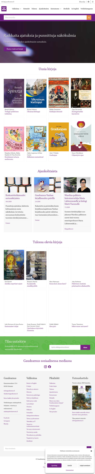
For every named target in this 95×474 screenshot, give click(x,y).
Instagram (7, 421)
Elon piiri (52, 326)
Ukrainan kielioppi (33, 112)
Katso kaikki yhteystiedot (11, 398)
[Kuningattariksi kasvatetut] (81, 93)
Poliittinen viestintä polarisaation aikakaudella (81, 285)
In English (52, 409)
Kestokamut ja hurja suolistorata (12, 158)
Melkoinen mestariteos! (35, 157)
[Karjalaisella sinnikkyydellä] (36, 265)
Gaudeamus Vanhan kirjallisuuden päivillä (45, 197)
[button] (91, 451)
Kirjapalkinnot (69, 229)
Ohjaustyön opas (77, 155)
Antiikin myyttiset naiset (13, 284)
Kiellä (70, 465)
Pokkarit (29, 410)
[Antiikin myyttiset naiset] (14, 265)
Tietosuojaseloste (70, 470)
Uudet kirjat (53, 386)
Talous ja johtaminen (33, 418)
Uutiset (8, 223)
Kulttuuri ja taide (32, 401)
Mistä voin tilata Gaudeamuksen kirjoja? (56, 402)
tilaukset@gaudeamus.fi (11, 394)
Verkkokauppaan (54, 406)
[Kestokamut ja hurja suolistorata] (14, 139)
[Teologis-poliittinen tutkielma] (14, 93)
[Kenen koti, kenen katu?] (59, 260)
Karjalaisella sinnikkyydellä (32, 285)
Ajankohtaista (53, 392)
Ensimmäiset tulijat (11, 326)
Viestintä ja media (32, 432)
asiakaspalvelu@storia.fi (11, 411)
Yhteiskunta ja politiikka (34, 435)
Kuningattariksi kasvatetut (77, 113)
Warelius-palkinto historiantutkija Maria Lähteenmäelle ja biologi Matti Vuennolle (76, 199)
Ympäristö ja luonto (33, 438)
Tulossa (51, 389)
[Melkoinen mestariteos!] (36, 138)
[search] (89, 17)
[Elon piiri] (59, 303)
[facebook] (88, 2)
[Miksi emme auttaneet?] (81, 303)
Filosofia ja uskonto (32, 389)
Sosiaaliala (30, 413)
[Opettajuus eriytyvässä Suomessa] (36, 303)
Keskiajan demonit (55, 112)
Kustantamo (53, 395)
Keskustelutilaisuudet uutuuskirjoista (15, 197)
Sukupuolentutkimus (33, 416)
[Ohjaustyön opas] (81, 136)
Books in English (32, 383)
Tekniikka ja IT (31, 421)
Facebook (6, 418)
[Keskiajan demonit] (59, 93)
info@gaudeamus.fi (7, 2)
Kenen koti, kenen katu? (57, 284)
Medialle (51, 398)
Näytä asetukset (85, 465)
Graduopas (53, 155)
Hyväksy (54, 465)
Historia (29, 392)
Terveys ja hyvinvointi (33, 429)
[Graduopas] (59, 136)
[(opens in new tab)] (81, 397)
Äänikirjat (30, 441)
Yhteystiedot (53, 412)
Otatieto (29, 407)
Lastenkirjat (30, 404)
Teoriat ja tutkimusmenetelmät (33, 425)
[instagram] (93, 2)
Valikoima (52, 383)
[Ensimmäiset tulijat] (14, 303)
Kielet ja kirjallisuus (32, 398)
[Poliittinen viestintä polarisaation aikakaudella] (81, 259)
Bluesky (6, 424)
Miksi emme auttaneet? (80, 326)
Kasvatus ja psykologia (33, 395)
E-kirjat (29, 386)
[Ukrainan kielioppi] (36, 93)
